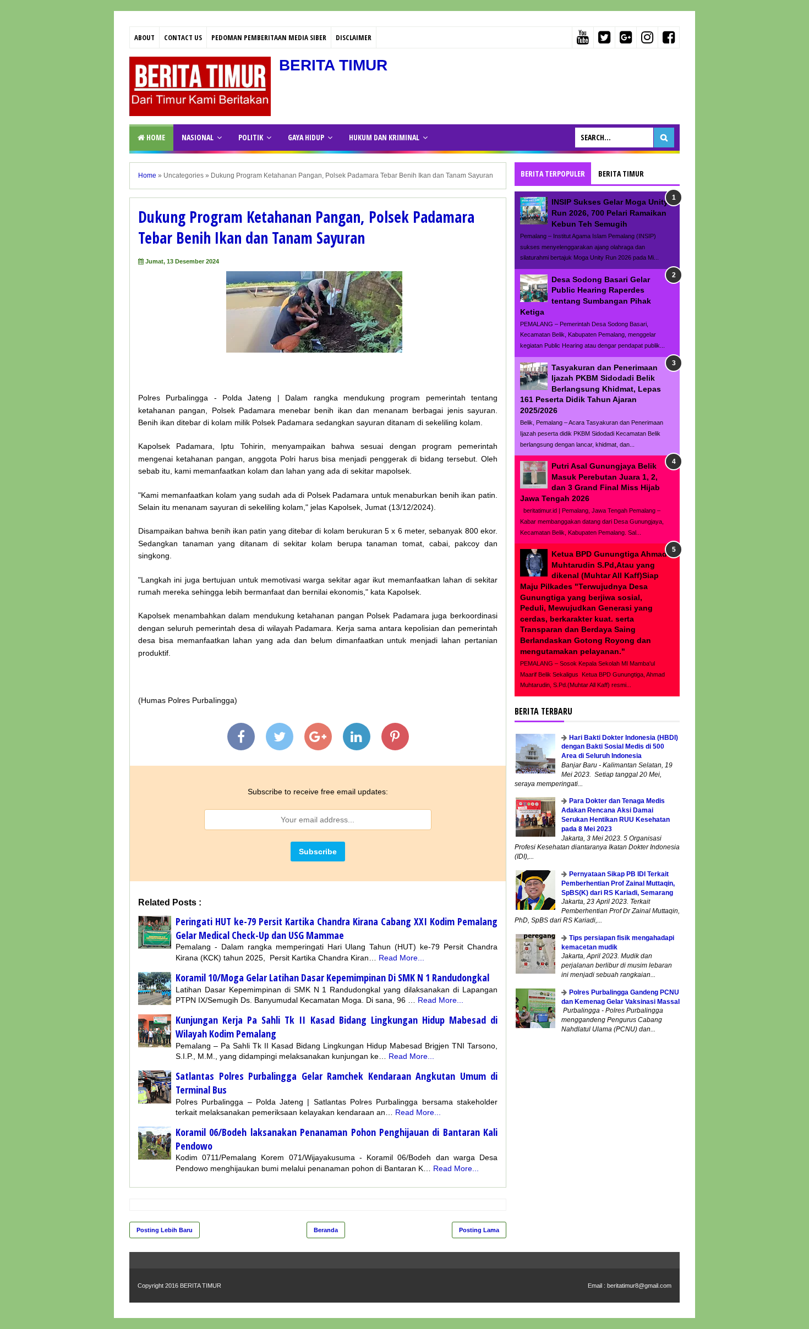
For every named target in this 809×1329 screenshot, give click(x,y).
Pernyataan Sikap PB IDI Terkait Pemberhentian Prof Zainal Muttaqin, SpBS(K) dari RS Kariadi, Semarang (618, 883)
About (144, 37)
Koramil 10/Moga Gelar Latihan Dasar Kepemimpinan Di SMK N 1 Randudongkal (332, 977)
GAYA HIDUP (306, 137)
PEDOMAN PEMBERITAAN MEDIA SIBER (268, 37)
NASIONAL (198, 137)
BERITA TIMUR (333, 65)
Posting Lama (479, 1230)
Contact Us (183, 37)
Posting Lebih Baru (164, 1230)
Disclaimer (353, 37)
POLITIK (250, 137)
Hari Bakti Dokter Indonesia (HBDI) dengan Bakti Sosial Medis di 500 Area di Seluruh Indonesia (619, 747)
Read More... (401, 957)
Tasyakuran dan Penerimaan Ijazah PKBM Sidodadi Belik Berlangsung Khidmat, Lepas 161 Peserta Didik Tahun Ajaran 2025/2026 (590, 389)
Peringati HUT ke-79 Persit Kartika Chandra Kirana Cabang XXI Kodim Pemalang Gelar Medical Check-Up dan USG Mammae (337, 928)
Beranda (326, 1230)
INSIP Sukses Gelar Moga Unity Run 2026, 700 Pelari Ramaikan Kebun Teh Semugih (609, 212)
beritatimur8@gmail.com (639, 1285)
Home (155, 137)
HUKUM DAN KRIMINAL (384, 137)
